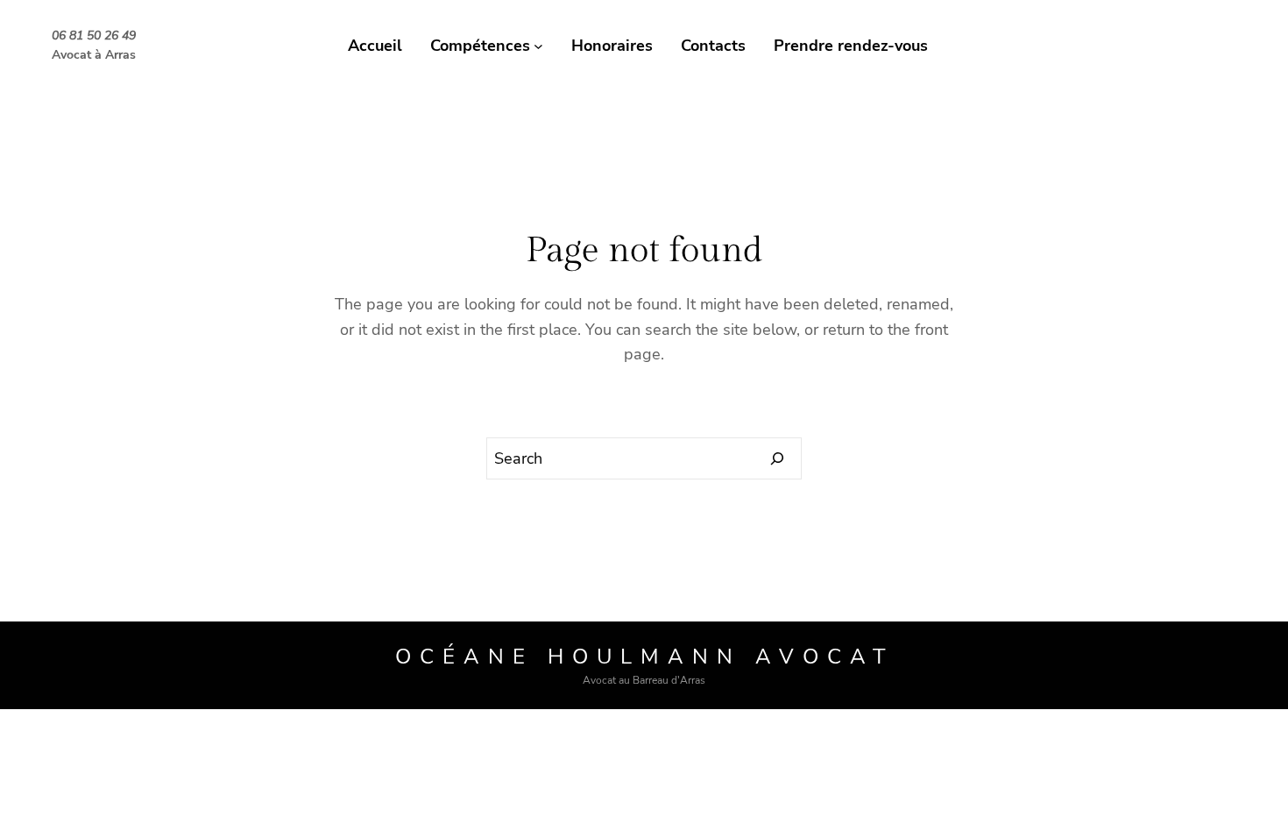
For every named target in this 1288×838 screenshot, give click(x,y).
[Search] (777, 458)
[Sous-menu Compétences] (538, 46)
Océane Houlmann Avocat (644, 657)
